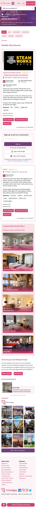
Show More (4, 40)
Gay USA (7, 14)
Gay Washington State (19, 14)
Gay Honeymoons (7, 472)
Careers (21, 474)
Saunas (4, 36)
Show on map (24, 77)
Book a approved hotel (21, 505)
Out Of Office (5, 467)
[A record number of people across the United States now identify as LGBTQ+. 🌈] (29, 412)
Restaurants (19, 36)
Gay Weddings (6, 470)
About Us (4, 463)
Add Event (22, 470)
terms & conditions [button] (12, 160)
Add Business (23, 467)
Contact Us (19, 119)
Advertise (22, 465)
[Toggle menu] (1, 3)
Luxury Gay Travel (7, 478)
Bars (9, 32)
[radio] (23, 73)
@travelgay (10, 402)
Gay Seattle (4, 16)
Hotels (4, 32)
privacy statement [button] (23, 160)
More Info (7, 123)
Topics (3, 484)
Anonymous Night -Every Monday (15, 75)
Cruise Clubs (25, 32)
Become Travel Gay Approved (25, 477)
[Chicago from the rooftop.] (6, 441)
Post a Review (8, 119)
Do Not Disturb (6, 480)
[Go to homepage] (6, 3)
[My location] (3, 505)
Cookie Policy (5, 476)
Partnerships (23, 463)
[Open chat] (24, 3)
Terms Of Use (5, 474)
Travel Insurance (6, 482)
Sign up (18, 144)
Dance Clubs (16, 32)
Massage (11, 36)
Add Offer (22, 472)
